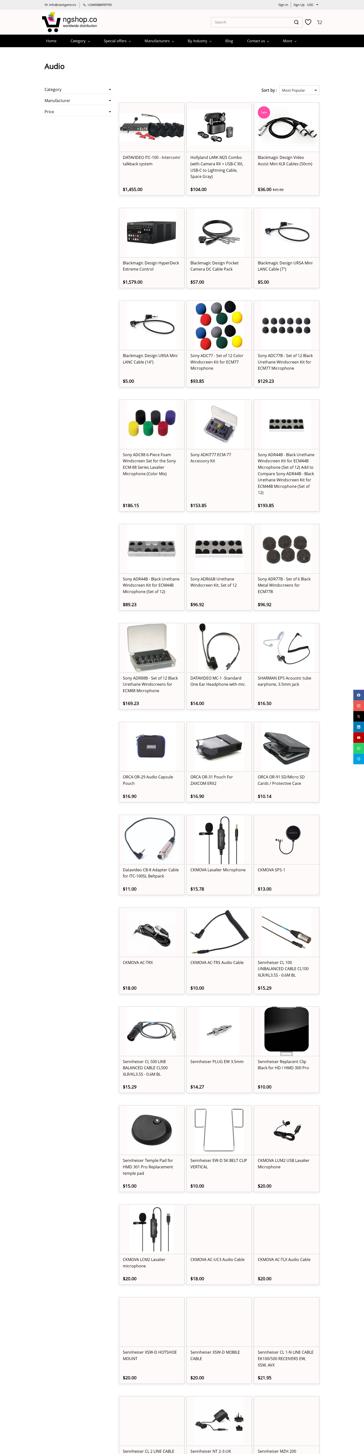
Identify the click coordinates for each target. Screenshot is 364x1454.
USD (310, 4)
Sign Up (299, 4)
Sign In (283, 4)
